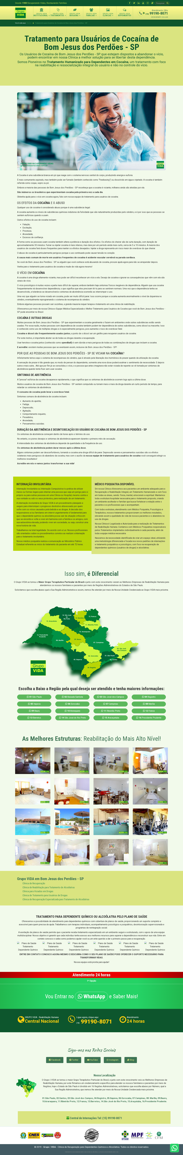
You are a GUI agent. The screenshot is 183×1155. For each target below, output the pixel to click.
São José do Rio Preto (74, 717)
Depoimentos (124, 15)
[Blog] (152, 3)
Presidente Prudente (150, 717)
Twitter (74, 1060)
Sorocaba (74, 704)
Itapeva (35, 704)
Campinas (112, 704)
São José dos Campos (112, 697)
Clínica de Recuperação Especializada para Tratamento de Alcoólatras (56, 899)
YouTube (93, 1060)
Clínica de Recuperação (34, 883)
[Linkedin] (139, 3)
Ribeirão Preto (112, 711)
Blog (131, 1060)
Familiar (90, 15)
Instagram (113, 1060)
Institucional (40, 15)
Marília (150, 704)
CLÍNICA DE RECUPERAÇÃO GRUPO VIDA (108, 1152)
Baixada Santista (73, 697)
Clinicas (107, 15)
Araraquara (73, 711)
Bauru (35, 711)
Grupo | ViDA (49, 1147)
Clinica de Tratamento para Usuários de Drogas (45, 895)
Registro (150, 697)
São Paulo (35, 697)
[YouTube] (143, 3)
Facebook (56, 1060)
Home (29, 23)
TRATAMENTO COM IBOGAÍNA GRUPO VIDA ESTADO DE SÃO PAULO (81, 1152)
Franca (150, 711)
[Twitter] (134, 3)
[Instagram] (148, 3)
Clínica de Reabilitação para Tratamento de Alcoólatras (49, 887)
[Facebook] (129, 3)
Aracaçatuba (112, 717)
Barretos (35, 717)
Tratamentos (57, 15)
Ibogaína (73, 15)
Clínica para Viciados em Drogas (38, 891)
